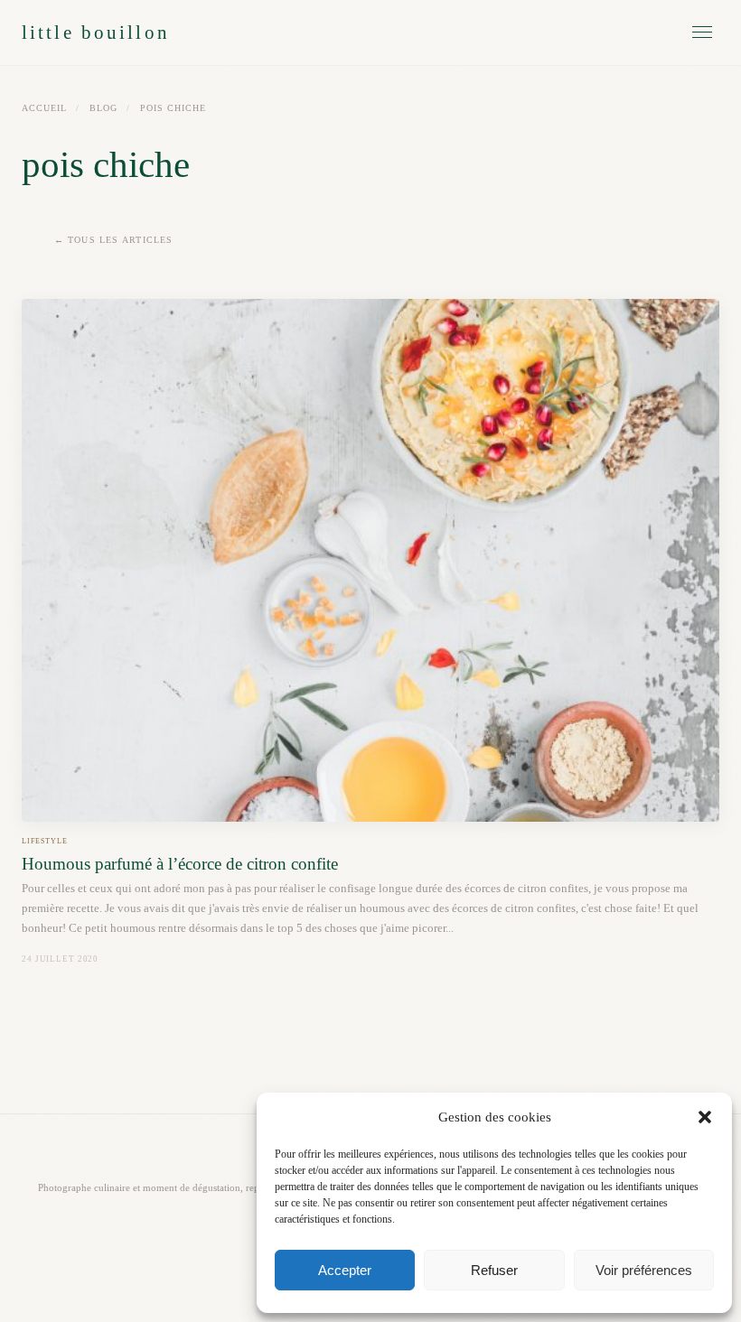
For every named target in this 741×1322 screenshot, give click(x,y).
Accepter (344, 1270)
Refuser (494, 1270)
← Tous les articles (114, 240)
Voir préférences (644, 1270)
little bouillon (96, 32)
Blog (103, 108)
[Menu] (702, 32)
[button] (705, 1117)
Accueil (44, 108)
